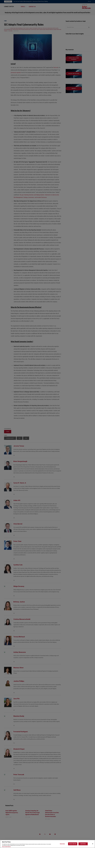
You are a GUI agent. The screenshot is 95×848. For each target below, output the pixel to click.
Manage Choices (62, 843)
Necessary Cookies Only (72, 843)
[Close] (92, 843)
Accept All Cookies (83, 843)
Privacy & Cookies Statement (6, 846)
